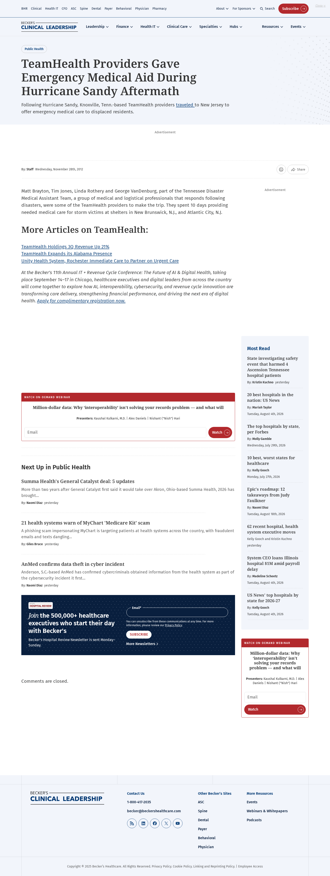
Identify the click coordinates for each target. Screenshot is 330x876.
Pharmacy (159, 9)
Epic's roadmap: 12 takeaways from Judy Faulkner (268, 494)
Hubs (234, 26)
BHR (24, 9)
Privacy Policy (173, 625)
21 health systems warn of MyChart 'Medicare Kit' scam (85, 523)
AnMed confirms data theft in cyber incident (72, 564)
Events (296, 26)
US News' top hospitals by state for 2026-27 (272, 597)
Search (270, 9)
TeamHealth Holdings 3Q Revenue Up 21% (65, 247)
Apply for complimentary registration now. (81, 301)
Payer (108, 9)
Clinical (36, 9)
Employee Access (250, 866)
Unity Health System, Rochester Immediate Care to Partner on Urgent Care (100, 261)
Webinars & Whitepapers (267, 811)
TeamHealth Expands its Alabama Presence (66, 254)
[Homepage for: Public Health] (67, 797)
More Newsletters (140, 644)
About (220, 9)
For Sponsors (242, 9)
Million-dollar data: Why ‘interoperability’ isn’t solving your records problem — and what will (128, 407)
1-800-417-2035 (139, 802)
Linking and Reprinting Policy (213, 866)
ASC (73, 9)
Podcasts (254, 820)
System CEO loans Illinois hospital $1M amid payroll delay (273, 563)
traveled (185, 105)
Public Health (34, 49)
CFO (64, 9)
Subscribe (290, 9)
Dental (96, 9)
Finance (122, 26)
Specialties (208, 26)
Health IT (51, 9)
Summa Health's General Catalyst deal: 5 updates (77, 481)
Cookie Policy (182, 866)
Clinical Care (177, 26)
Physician (142, 9)
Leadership (95, 26)
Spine (84, 9)
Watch (217, 432)
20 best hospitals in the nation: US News (270, 397)
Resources (270, 26)
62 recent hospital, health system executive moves (272, 529)
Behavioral (124, 9)
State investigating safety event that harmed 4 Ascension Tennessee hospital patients (272, 367)
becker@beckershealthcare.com (154, 811)
